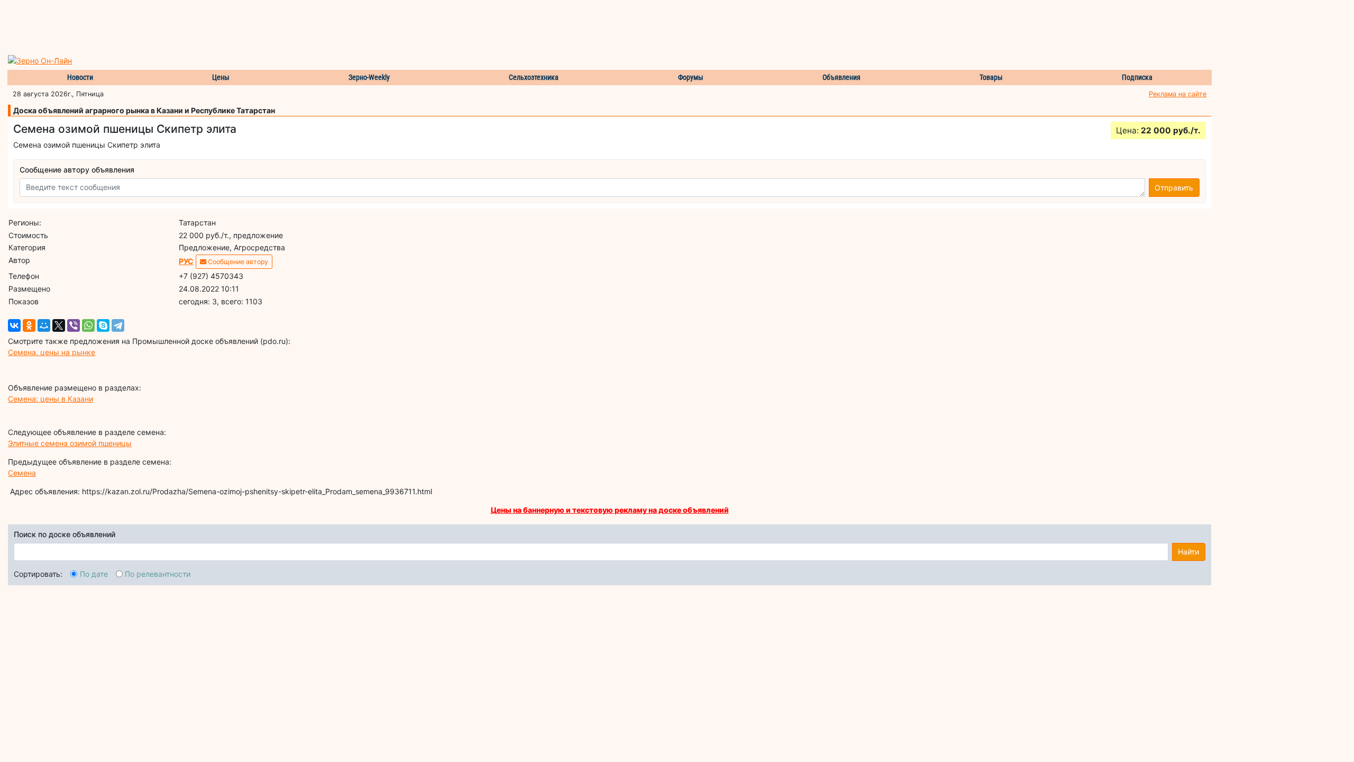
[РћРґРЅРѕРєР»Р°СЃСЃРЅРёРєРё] (29, 325)
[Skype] (103, 325)
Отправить (1174, 187)
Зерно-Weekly (369, 77)
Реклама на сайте (1177, 94)
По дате (94, 573)
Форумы (690, 77)
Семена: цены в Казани (50, 398)
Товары (991, 77)
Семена (22, 472)
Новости (80, 77)
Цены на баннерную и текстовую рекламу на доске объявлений (610, 509)
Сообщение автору (237, 262)
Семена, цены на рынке (51, 352)
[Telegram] (118, 325)
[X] (58, 325)
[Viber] (73, 325)
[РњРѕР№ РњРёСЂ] (44, 325)
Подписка (1137, 77)
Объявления (841, 77)
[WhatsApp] (88, 325)
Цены (221, 77)
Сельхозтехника (534, 77)
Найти (1188, 551)
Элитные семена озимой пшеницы (70, 443)
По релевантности (157, 573)
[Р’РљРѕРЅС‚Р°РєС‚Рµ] (14, 325)
